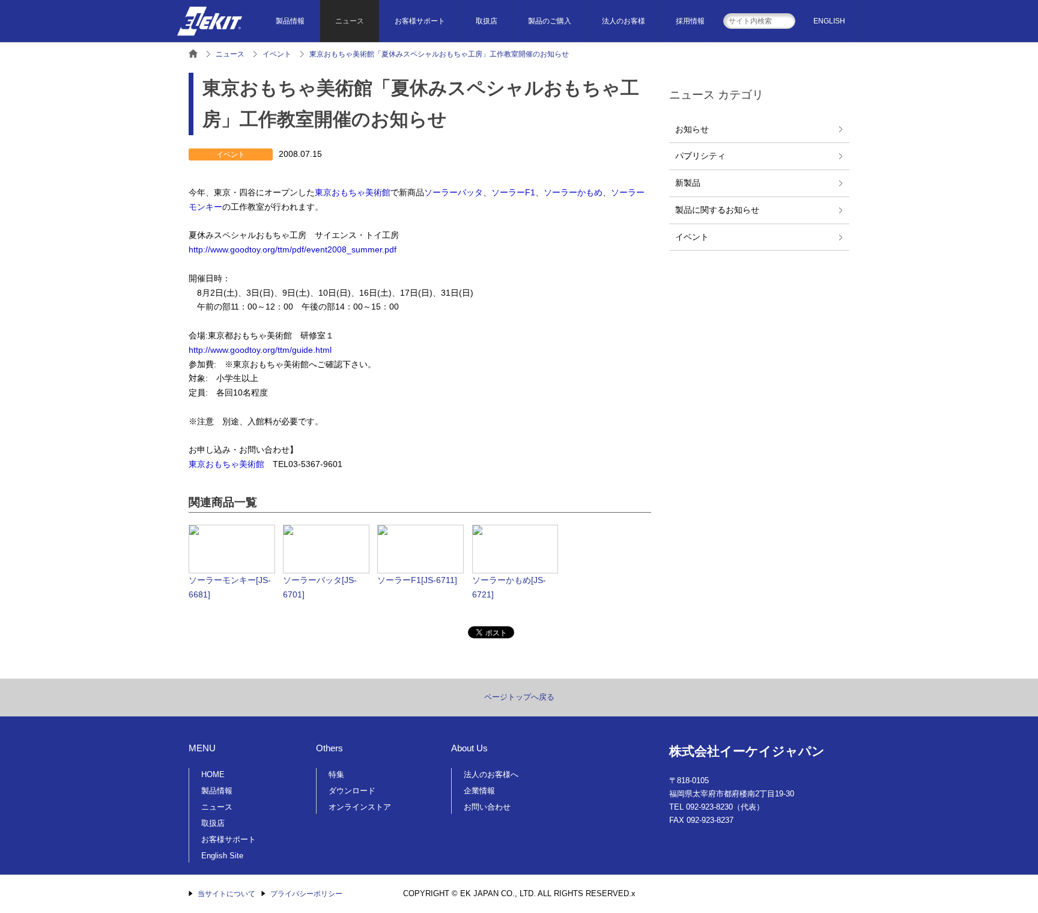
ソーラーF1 (513, 192)
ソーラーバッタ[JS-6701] (320, 587)
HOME (213, 774)
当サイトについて (226, 894)
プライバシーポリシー (306, 894)
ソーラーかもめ (573, 192)
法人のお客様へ (491, 774)
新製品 (687, 183)
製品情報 (290, 21)
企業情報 (479, 790)
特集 (336, 774)
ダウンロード (352, 790)
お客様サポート (420, 21)
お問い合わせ (487, 806)
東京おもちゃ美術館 (352, 192)
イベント (692, 237)
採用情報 (690, 21)
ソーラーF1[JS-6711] (417, 580)
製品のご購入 (549, 21)
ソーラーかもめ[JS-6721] (509, 587)
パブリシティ (700, 155)
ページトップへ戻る (519, 696)
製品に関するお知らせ (717, 210)
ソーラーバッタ (453, 192)
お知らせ (692, 129)
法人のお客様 (623, 21)
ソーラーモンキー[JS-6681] (230, 587)
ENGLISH (829, 21)
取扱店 (486, 21)
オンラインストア (360, 806)
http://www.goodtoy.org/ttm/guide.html (260, 350)
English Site (222, 855)
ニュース (349, 21)
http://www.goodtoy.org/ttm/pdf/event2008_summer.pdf (292, 249)
